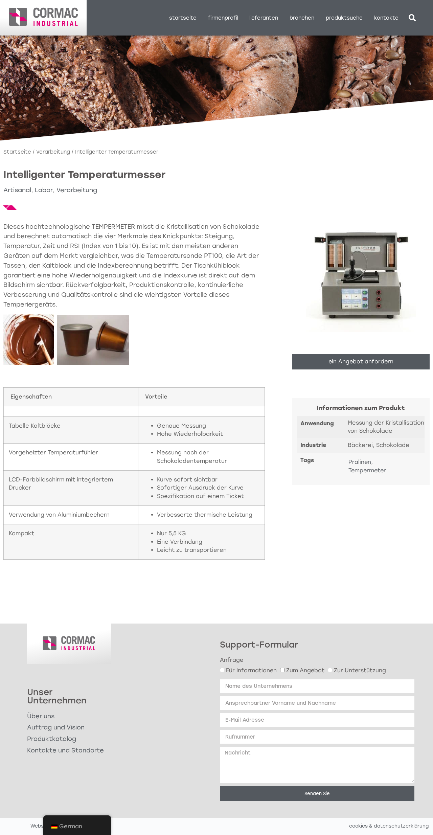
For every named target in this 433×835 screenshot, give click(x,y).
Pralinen (359, 462)
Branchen (302, 18)
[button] (412, 18)
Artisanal (17, 190)
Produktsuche (344, 18)
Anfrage (231, 660)
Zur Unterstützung (360, 670)
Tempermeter (367, 470)
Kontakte (386, 18)
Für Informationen (251, 670)
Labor (44, 190)
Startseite (183, 18)
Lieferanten (263, 18)
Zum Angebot (305, 670)
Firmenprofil (223, 18)
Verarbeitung (53, 152)
